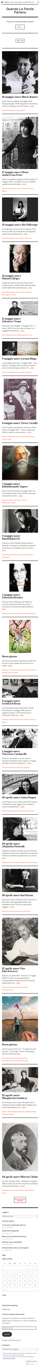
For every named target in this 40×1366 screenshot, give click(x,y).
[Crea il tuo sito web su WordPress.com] (20, 2)
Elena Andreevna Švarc (10, 188)
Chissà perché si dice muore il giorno (15, 1248)
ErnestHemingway (17, 1058)
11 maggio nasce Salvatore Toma (11, 320)
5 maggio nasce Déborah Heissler (12, 596)
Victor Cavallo (7, 439)
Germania (6, 719)
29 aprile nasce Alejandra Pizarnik (13, 845)
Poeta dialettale (23, 987)
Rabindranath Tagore (9, 503)
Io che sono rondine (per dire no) (14, 1225)
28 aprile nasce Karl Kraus (17, 895)
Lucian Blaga (10, 372)
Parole (34, 670)
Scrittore (13, 295)
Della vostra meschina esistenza (14, 1236)
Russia (5, 191)
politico (29, 292)
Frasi (25, 670)
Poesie (18, 110)
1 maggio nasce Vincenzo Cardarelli (14, 752)
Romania (29, 372)
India (11, 500)
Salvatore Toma (27, 335)
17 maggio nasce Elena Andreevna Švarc (15, 173)
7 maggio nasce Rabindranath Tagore (15, 485)
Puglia (19, 335)
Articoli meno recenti (20, 1200)
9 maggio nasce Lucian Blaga (19, 358)
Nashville (9, 555)
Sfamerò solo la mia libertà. (12, 1242)
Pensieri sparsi (7, 672)
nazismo (27, 719)
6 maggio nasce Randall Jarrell (11, 537)
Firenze (5, 1112)
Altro (32, 106)
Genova (5, 987)
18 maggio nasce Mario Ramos (20, 97)
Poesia (24, 188)
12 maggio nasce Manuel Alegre (11, 277)
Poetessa (30, 188)
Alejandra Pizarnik (8, 862)
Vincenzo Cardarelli (23, 767)
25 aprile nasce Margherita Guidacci (14, 1096)
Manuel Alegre (11, 292)
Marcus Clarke (24, 1190)
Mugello (28, 1112)
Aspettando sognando (10, 1231)
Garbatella (12, 436)
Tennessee (6, 557)
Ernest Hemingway (17, 670)
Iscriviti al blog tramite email (13, 1314)
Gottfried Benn (15, 719)
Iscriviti (7, 1334)
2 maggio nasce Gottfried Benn (11, 702)
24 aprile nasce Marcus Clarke (20, 1176)
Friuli (4, 238)
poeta (23, 110)
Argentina (18, 862)
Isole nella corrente (8, 1061)
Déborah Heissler (8, 613)
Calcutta (5, 500)
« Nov (4, 1295)
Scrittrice (31, 811)
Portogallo (6, 295)
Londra (17, 1190)
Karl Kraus (6, 911)
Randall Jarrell (28, 555)
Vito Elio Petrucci (8, 990)
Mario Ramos (11, 110)
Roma (32, 436)
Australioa (6, 1190)
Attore (5, 436)
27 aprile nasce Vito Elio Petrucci (13, 970)
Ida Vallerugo (11, 238)
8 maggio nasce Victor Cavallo (20, 423)
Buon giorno (9, 656)
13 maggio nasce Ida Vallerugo (20, 224)
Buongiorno (6, 670)
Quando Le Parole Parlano (20, 10)
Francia (16, 613)
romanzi (15, 672)
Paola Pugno (10, 811)
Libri (4, 110)
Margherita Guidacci (19, 1112)
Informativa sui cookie (9, 1358)
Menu (19, 27)
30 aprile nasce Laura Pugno (19, 797)
